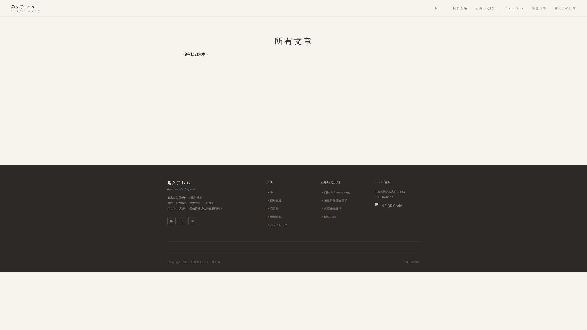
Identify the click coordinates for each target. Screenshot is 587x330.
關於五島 (460, 8)
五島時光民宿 (486, 8)
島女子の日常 (565, 8)
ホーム (439, 8)
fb (171, 221)
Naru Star (514, 8)
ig (182, 221)
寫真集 (274, 208)
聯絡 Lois (330, 217)
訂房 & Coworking (337, 192)
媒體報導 (539, 8)
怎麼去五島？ (333, 208)
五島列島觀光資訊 (336, 200)
